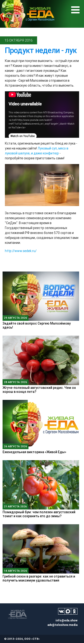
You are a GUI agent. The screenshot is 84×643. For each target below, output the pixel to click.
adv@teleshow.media (62, 625)
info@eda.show (66, 620)
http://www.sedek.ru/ (21, 251)
